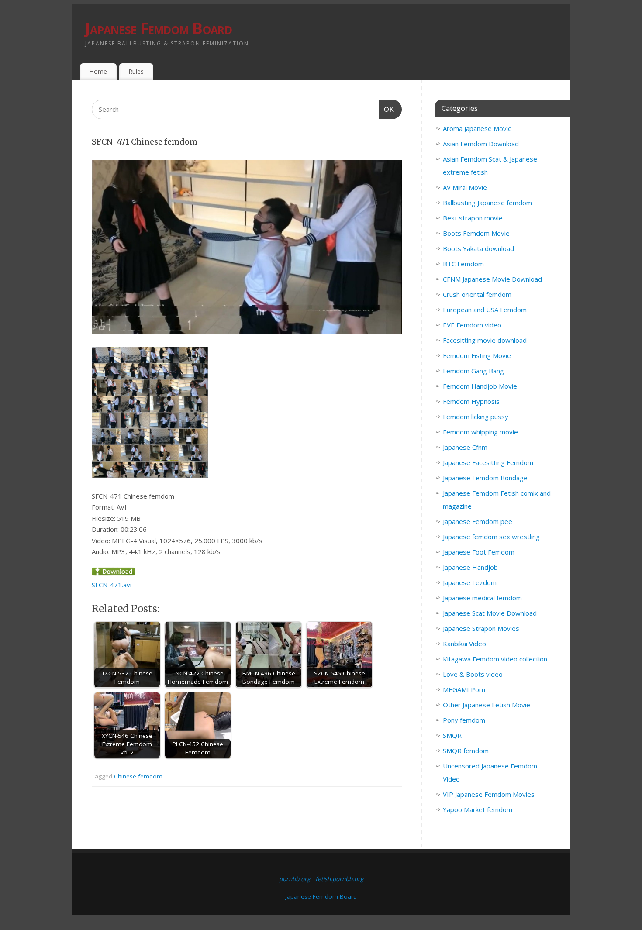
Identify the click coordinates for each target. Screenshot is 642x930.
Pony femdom (464, 720)
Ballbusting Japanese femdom (487, 202)
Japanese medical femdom (482, 597)
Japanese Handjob (470, 567)
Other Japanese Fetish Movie (486, 704)
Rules (136, 71)
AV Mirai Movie (465, 187)
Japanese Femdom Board (158, 28)
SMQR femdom (466, 750)
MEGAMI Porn (464, 689)
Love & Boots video (473, 674)
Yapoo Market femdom (477, 809)
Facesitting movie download (485, 340)
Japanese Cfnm (465, 447)
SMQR (452, 735)
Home (98, 71)
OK (387, 109)
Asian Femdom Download (481, 143)
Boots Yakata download (478, 248)
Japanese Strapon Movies (481, 628)
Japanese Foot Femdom (478, 552)
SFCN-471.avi (111, 584)
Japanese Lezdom (470, 582)
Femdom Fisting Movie (477, 355)
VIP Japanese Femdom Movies (489, 794)
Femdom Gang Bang (473, 370)
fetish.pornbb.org (339, 879)
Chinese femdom (138, 776)
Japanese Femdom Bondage (485, 477)
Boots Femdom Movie (476, 233)
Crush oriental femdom (477, 294)
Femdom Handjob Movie (480, 386)
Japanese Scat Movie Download (490, 613)
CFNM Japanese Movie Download (492, 279)
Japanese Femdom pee (477, 521)
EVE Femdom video (472, 324)
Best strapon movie (473, 218)
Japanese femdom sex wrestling (491, 536)
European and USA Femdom (485, 309)
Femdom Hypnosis (471, 401)
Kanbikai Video (464, 643)
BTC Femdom (463, 263)
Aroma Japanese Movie (477, 128)
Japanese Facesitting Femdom (488, 462)
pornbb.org (294, 879)
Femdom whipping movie (480, 431)
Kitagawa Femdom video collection (495, 658)
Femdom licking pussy (475, 416)
